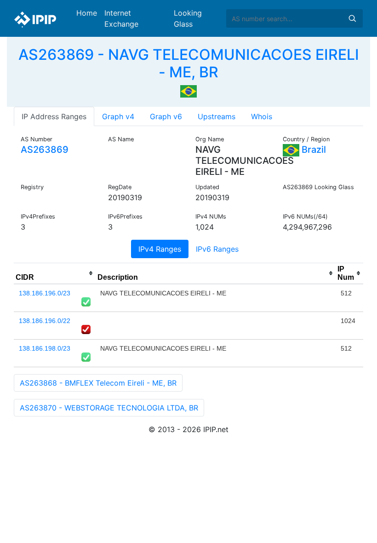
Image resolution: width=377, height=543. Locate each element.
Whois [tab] (261, 116)
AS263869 (45, 149)
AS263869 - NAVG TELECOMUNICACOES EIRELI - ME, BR (188, 63)
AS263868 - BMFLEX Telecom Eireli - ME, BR (98, 382)
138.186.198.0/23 (44, 348)
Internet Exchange (121, 18)
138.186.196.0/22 (44, 320)
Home (86, 12)
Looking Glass (188, 18)
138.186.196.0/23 (44, 293)
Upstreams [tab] (216, 116)
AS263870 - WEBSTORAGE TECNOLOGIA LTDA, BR (109, 407)
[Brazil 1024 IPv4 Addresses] (188, 90)
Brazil (312, 149)
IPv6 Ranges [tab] (217, 249)
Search (352, 18)
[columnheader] (55, 273)
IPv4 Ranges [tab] (159, 249)
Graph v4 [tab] (118, 116)
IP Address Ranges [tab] (54, 116)
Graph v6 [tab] (166, 116)
